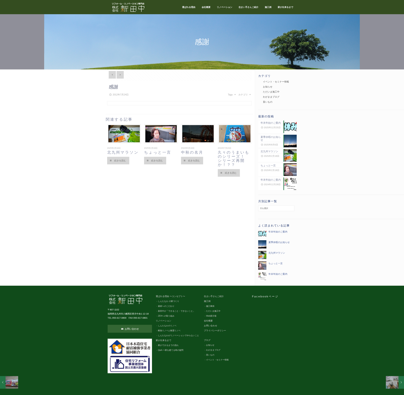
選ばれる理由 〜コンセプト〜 (170, 296)
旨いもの (267, 101)
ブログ (207, 340)
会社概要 (208, 321)
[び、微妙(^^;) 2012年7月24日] (9, 382)
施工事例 (210, 306)
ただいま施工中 (271, 91)
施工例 (207, 301)
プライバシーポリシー (215, 330)
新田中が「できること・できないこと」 (176, 311)
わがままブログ (271, 96)
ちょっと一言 (157, 152)
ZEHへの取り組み (166, 316)
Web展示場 (211, 316)
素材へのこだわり (166, 306)
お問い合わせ (131, 328)
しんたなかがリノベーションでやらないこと (178, 335)
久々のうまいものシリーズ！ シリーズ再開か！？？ (236, 158)
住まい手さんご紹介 (214, 296)
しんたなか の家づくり (168, 301)
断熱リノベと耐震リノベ (169, 331)
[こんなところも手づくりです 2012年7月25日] (395, 382)
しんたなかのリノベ (167, 326)
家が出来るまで (163, 340)
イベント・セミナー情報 (276, 81)
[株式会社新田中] (128, 7)
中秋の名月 (192, 152)
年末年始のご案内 (277, 231)
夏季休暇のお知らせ (279, 242)
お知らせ (267, 86)
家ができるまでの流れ (168, 345)
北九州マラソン (123, 152)
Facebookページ (265, 296)
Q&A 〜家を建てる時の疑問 (170, 350)
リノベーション (163, 321)
